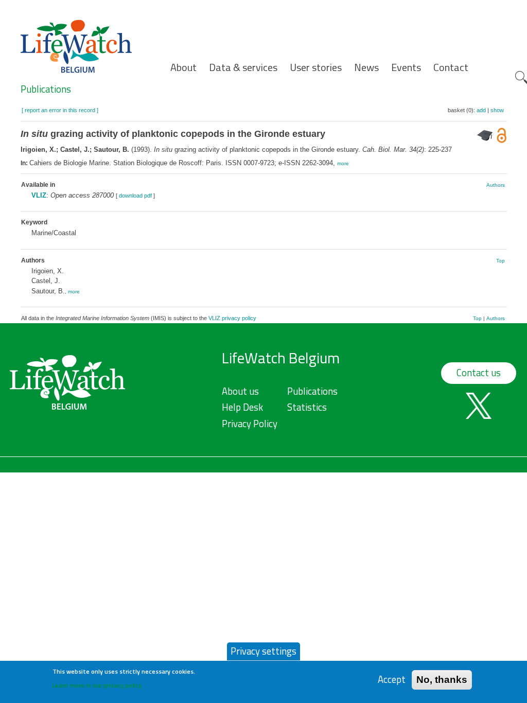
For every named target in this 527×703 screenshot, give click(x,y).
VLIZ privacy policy (232, 318)
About (183, 67)
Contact (450, 67)
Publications (46, 89)
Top (500, 260)
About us (240, 391)
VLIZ (38, 195)
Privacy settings (263, 651)
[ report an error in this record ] (60, 110)
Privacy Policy (249, 423)
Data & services (243, 67)
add (481, 110)
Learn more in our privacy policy (97, 685)
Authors (495, 185)
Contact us (478, 372)
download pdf (135, 195)
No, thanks (441, 679)
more (343, 163)
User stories (316, 67)
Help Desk (242, 407)
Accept (392, 680)
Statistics (307, 407)
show (497, 110)
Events (406, 67)
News (366, 67)
